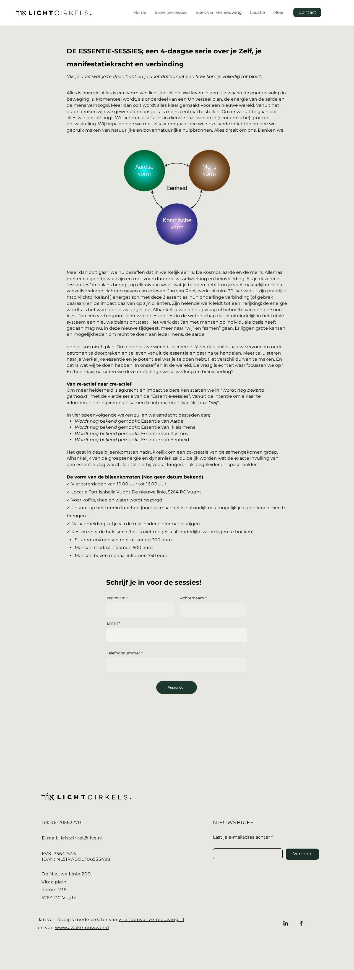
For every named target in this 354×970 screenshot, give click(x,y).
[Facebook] (301, 923)
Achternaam (192, 598)
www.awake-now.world (82, 927)
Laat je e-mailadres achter (241, 837)
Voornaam (116, 598)
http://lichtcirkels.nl (88, 297)
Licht (72, 797)
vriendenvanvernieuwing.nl (151, 919)
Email (112, 623)
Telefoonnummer (123, 653)
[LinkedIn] (285, 923)
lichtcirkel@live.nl (80, 838)
